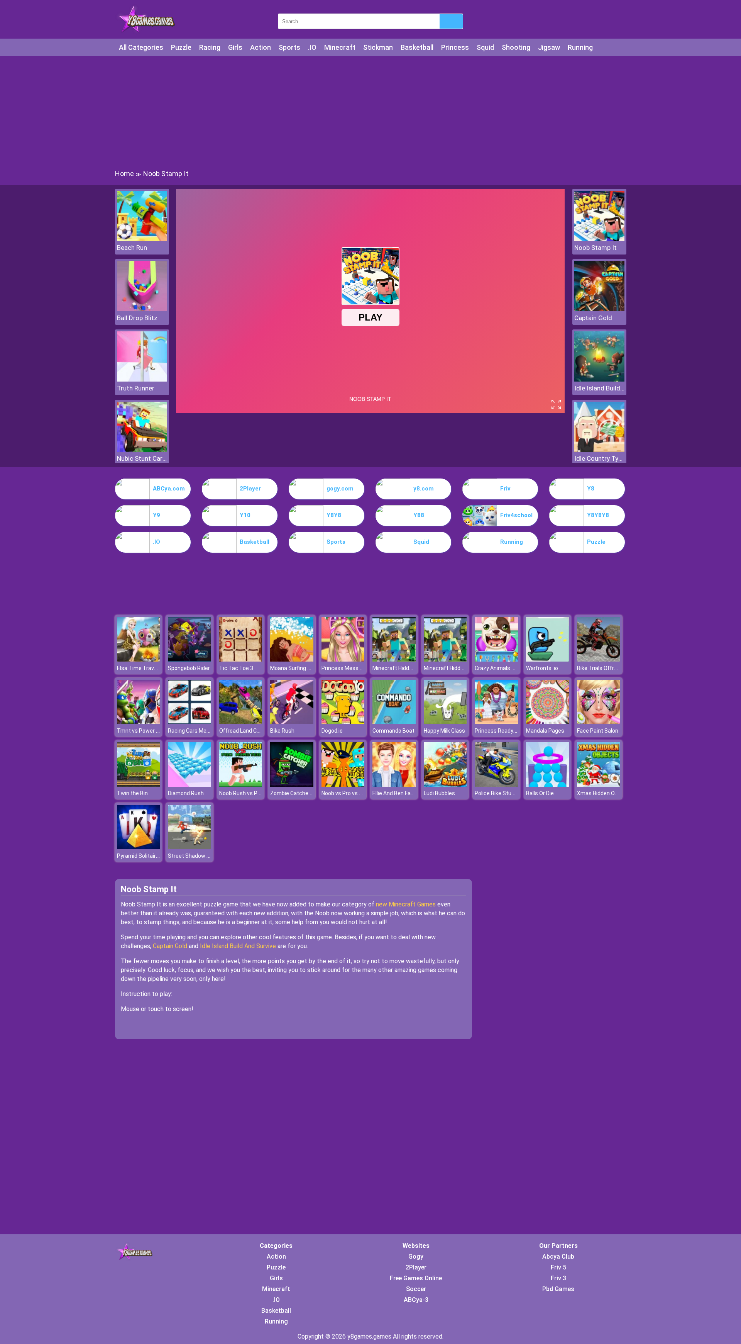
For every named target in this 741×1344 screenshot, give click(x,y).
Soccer (416, 1289)
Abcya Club (558, 1256)
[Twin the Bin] (138, 784)
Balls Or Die (540, 793)
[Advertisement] (370, 112)
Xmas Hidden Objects (604, 793)
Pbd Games (558, 1289)
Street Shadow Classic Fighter (205, 856)
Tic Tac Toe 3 (236, 668)
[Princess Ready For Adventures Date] (496, 722)
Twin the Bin (132, 793)
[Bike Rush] (291, 722)
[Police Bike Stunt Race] (496, 784)
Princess (455, 47)
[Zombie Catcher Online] (291, 784)
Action (260, 47)
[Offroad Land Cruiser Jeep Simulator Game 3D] (240, 722)
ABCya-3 (416, 1299)
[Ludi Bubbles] (445, 784)
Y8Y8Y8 (598, 515)
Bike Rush (282, 731)
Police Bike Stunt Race (503, 793)
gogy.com (340, 488)
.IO (312, 47)
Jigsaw (549, 47)
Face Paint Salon (597, 731)
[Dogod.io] (343, 722)
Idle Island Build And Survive (599, 388)
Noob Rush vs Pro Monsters (253, 793)
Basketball (417, 47)
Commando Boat (393, 731)
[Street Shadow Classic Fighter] (189, 847)
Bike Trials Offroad (600, 668)
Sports (289, 47)
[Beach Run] (142, 239)
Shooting (516, 47)
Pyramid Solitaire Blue (144, 856)
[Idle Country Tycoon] (599, 449)
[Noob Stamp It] (599, 239)
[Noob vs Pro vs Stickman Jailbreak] (343, 784)
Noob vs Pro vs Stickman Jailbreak (363, 793)
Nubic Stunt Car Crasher (142, 458)
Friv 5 (558, 1267)
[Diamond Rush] (189, 784)
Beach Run (132, 247)
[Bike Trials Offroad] (598, 659)
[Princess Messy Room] (343, 659)
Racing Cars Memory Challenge (206, 731)
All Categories (141, 47)
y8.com (423, 488)
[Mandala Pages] (547, 722)
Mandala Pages (545, 731)
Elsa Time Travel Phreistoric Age (157, 668)
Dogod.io (332, 731)
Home (124, 174)
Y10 (245, 515)
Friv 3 (558, 1278)
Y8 (590, 488)
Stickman (378, 47)
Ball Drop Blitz (137, 318)
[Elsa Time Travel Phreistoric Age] (138, 659)
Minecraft (339, 47)
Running (580, 47)
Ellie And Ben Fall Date (399, 793)
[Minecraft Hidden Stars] (394, 659)
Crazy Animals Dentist (502, 668)
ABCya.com (169, 488)
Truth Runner (135, 388)
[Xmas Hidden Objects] (598, 784)
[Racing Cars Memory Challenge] (189, 722)
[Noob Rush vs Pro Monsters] (240, 784)
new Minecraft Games (406, 904)
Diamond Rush (186, 793)
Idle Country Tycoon (599, 458)
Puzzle (181, 47)
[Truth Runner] (142, 379)
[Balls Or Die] (547, 784)
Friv (505, 488)
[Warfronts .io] (547, 659)
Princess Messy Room (349, 668)
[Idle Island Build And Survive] (599, 379)
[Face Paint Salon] (598, 722)
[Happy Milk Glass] (445, 722)
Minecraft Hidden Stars (401, 668)
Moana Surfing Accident (300, 668)
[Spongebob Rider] (189, 659)
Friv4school (516, 515)
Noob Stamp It (595, 247)
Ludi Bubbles (439, 793)
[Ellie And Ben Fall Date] (394, 784)
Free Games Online (416, 1278)
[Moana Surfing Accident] (291, 659)
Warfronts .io (542, 668)
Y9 (156, 515)
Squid (485, 47)
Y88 (418, 515)
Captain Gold (593, 318)
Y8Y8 (334, 515)
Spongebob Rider (189, 668)
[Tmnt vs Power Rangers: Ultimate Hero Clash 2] (138, 722)
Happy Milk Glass (444, 731)
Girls (235, 47)
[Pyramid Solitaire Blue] (138, 847)
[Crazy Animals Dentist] (496, 659)
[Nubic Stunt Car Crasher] (142, 449)
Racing (209, 47)
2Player (250, 488)
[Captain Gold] (599, 309)
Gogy (415, 1256)
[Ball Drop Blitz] (142, 309)
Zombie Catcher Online (298, 793)
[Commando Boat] (394, 722)
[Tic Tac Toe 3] (240, 659)
